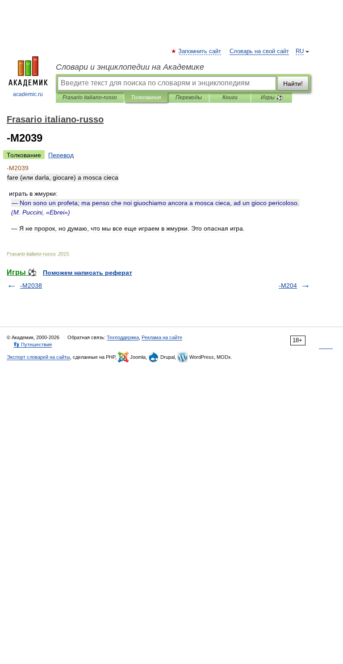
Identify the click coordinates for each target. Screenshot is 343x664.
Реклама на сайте (162, 337)
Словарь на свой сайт (259, 51)
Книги (230, 97)
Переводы (189, 97)
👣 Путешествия (32, 344)
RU (300, 51)
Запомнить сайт (200, 51)
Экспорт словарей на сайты (38, 357)
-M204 (288, 285)
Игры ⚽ (272, 97)
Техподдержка (123, 337)
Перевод (61, 155)
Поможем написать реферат (87, 272)
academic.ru (28, 94)
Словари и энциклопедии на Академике (130, 67)
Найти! (293, 83)
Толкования (146, 97)
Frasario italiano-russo (90, 97)
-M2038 (31, 285)
